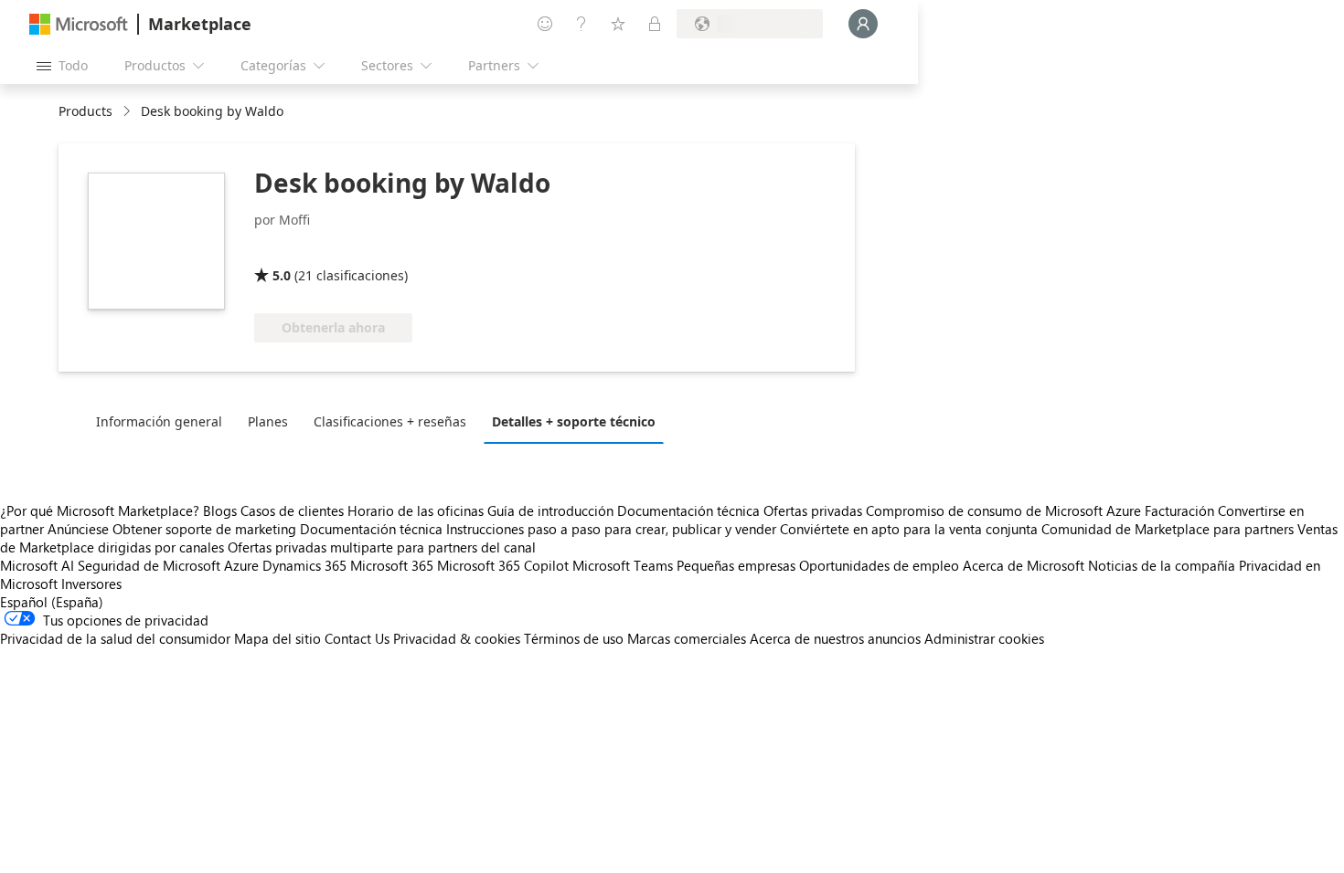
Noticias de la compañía (1161, 565)
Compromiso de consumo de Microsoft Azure (1005, 510)
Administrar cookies (984, 638)
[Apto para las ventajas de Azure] (398, 249)
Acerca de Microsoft (1023, 565)
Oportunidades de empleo (879, 565)
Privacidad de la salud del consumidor (115, 638)
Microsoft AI (37, 565)
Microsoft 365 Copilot (503, 565)
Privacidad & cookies (456, 638)
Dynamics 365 (304, 565)
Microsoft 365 (391, 565)
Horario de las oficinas (415, 510)
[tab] (164, 421)
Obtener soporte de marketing (204, 529)
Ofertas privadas (812, 510)
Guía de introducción (550, 510)
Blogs (220, 510)
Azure (241, 565)
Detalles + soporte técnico (574, 421)
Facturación (1179, 510)
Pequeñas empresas (736, 565)
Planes (268, 421)
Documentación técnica (688, 510)
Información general (159, 421)
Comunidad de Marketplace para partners (1167, 529)
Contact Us (357, 638)
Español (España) (51, 602)
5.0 (281, 275)
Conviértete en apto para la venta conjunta (909, 529)
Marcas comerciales (686, 638)
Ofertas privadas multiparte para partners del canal (382, 547)
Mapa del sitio (277, 638)
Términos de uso (574, 638)
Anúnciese (78, 529)
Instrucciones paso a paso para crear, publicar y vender (611, 529)
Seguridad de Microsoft (149, 565)
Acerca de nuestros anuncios (835, 638)
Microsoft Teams (622, 565)
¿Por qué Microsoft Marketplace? (99, 510)
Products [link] (85, 111)
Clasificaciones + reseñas (390, 421)
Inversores (91, 583)
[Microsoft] (78, 24)
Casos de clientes (292, 510)
